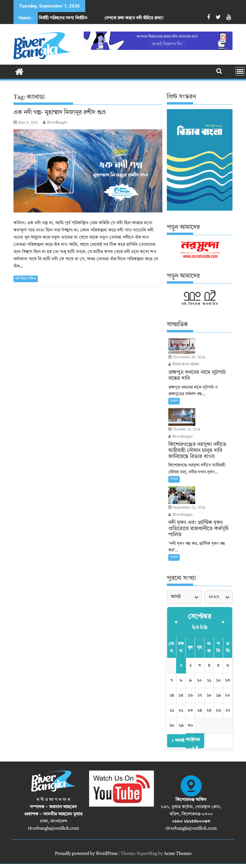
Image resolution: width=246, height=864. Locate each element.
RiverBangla (57, 122)
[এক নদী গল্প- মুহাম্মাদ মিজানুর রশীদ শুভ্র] (88, 170)
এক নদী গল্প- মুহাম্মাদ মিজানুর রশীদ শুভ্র (60, 113)
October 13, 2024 (186, 429)
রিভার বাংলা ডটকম (185, 364)
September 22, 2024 (188, 507)
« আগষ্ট (178, 740)
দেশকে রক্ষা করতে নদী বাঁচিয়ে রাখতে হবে (115, 18)
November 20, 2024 (188, 357)
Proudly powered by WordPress (86, 854)
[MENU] (240, 71)
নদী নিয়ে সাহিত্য (25, 278)
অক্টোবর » (193, 743)
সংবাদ (174, 401)
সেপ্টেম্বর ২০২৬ (199, 621)
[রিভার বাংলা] (19, 71)
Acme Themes (177, 854)
